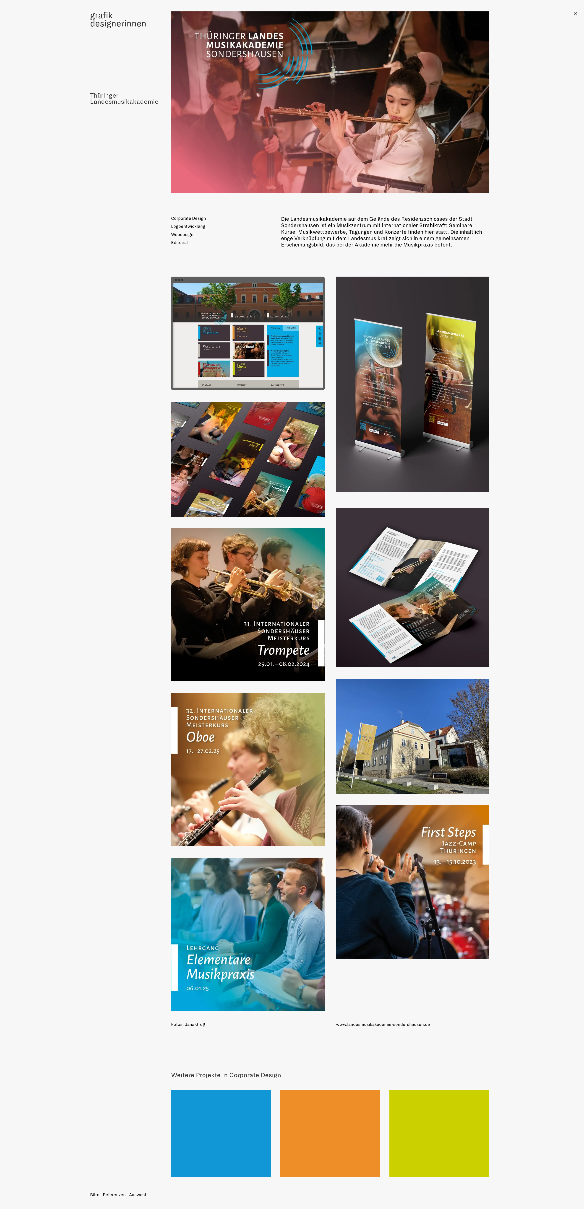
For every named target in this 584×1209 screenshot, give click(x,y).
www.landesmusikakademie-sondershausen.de (383, 1024)
